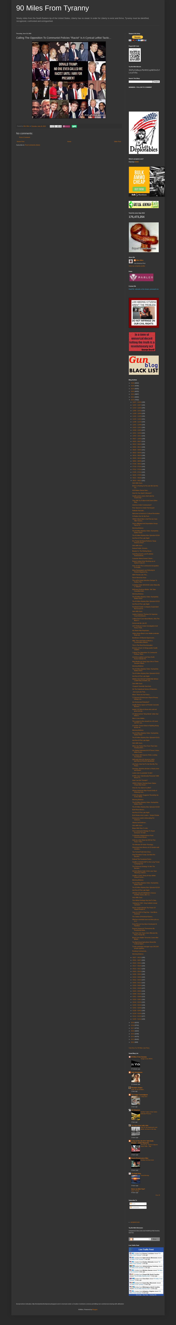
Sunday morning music (147, 1160)
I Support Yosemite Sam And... (142, 686)
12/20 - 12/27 (137, 405)
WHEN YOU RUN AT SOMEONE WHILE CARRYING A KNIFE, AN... (145, 680)
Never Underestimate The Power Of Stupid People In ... (143, 908)
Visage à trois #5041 (147, 1058)
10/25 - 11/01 (137, 427)
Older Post (117, 141)
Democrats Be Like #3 (139, 623)
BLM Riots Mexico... (138, 810)
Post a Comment (24, 137)
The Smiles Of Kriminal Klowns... (142, 917)
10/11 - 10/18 (137, 433)
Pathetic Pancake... (138, 510)
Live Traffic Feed (146, 1250)
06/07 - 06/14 (137, 957)
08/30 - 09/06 (137, 450)
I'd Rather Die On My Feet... (141, 516)
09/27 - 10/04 (137, 439)
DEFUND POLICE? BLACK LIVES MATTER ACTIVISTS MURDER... (143, 760)
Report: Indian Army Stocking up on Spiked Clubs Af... (143, 562)
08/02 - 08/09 (137, 461)
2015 (133, 1034)
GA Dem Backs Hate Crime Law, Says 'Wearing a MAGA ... (144, 872)
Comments (135, 1207)
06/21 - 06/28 (137, 478)
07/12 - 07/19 (137, 469)
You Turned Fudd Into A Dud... (142, 852)
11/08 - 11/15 (137, 422)
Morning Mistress (137, 528)
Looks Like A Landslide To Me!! (142, 773)
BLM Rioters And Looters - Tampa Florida (145, 815)
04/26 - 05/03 (137, 974)
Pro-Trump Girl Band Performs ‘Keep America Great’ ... (144, 542)
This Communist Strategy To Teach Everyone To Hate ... (143, 832)
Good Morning (145, 1175)
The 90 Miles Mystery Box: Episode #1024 (146, 535)
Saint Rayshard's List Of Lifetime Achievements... (142, 554)
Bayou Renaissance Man (139, 1158)
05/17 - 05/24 (137, 966)
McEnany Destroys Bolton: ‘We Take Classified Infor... (144, 590)
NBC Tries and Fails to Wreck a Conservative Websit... (142, 641)
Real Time (145, 1295)
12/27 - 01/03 (137, 402)
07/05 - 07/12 (137, 472)
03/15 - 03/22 (137, 991)
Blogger (94, 1309)
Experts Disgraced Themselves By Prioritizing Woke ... (143, 929)
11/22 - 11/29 (137, 416)
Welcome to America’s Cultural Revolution (146, 513)
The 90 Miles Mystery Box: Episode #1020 (146, 807)
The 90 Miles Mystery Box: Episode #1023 (146, 601)
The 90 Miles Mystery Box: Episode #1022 (146, 673)
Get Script (139, 1295)
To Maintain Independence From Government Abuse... (142, 836)
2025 (133, 386)
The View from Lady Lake (139, 1125)
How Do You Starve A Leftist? (141, 788)
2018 (133, 1025)
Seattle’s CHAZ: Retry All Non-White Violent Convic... (144, 876)
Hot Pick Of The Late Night (140, 538)
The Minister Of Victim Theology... (143, 844)
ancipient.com (135, 1222)
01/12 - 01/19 (137, 1016)
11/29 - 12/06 (137, 413)
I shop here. (144, 1096)
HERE (137, 162)
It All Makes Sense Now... (140, 490)
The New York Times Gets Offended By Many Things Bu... (144, 934)
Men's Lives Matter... (138, 718)
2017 (133, 1028)
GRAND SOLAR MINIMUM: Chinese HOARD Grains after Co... (144, 893)
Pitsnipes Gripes (136, 1088)
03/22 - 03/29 (137, 988)
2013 (133, 1039)
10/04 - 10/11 (137, 436)
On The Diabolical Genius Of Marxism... (145, 689)
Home (69, 141)
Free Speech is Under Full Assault (143, 508)
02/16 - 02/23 (137, 1002)
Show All (158, 1195)
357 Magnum (135, 1110)
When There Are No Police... (141, 695)
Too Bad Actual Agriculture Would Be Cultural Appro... (144, 943)
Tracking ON (152, 1295)
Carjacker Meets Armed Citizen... (142, 558)
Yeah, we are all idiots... (138, 1089)
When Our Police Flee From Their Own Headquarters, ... (144, 747)
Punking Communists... (139, 951)
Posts (133, 1204)
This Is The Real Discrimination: (142, 645)
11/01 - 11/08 (137, 425)
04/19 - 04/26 (137, 977)
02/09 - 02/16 (137, 1005)
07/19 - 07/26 (137, 466)
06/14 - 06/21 (137, 480)
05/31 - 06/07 (137, 960)
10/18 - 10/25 (137, 430)
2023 (133, 391)
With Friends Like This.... (140, 575)
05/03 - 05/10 (137, 971)
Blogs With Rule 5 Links (140, 828)
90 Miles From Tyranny (52, 8)
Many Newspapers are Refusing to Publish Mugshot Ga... (143, 571)
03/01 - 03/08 (137, 996)
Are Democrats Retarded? (140, 702)
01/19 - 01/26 (137, 1013)
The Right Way (136, 1173)
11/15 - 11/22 (137, 419)
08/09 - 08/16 (137, 458)
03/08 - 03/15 (137, 994)
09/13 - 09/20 (137, 444)
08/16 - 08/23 (137, 455)
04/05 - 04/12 (137, 983)
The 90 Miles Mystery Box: (142, 1276)
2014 (133, 1036)
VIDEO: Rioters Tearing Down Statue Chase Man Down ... (144, 784)
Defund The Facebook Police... (142, 859)
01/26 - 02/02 (137, 1010)
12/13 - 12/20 (137, 408)
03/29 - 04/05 (137, 985)
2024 (133, 389)
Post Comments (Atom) (32, 145)
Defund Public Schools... (140, 548)
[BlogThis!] (53, 126)
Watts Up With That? (138, 1189)
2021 (133, 397)
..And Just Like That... (139, 692)
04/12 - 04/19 (137, 980)
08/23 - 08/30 (137, 453)
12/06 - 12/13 (137, 411)
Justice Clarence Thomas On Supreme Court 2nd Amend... (144, 615)
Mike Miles (139, 260)
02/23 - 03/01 (137, 999)
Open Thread (135, 1191)
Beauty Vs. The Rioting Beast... (142, 551)
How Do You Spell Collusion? (142, 493)
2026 (133, 383)
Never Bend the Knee (139, 577)
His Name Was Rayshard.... (141, 630)
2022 (133, 394)
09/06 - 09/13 (137, 447)
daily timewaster (136, 1072)
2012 (133, 1042)
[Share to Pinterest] (60, 126)
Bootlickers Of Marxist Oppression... (143, 638)
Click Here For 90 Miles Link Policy (139, 1048)
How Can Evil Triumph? (140, 780)
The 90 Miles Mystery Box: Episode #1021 (146, 737)
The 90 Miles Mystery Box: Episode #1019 (146, 887)
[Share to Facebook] (58, 126)
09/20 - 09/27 (137, 441)
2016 (133, 1031)
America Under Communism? (142, 505)
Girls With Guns (137, 483)
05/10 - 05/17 (137, 969)
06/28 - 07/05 (137, 475)
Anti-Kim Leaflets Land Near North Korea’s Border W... (143, 658)
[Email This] (51, 126)
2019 (133, 1022)
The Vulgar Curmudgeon (139, 1095)
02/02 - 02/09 (137, 1008)
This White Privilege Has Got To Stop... (144, 900)
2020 (133, 400)
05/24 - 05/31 (137, 963)
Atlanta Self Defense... (139, 822)
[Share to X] (56, 126)
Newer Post (20, 141)
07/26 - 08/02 (137, 464)
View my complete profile (137, 266)
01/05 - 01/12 (137, 1019)
